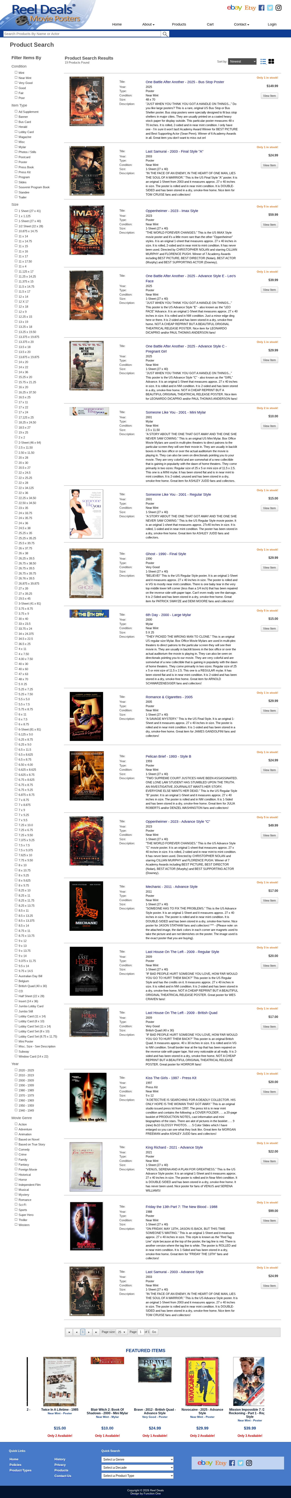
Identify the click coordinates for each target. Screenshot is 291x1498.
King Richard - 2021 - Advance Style (174, 1147)
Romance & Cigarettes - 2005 (169, 697)
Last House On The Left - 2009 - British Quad (181, 1013)
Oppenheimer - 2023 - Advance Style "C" (178, 822)
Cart (210, 24)
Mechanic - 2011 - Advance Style (172, 887)
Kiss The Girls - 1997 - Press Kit (171, 1078)
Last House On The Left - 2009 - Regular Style (182, 952)
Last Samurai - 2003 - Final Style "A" (174, 151)
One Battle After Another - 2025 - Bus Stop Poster (185, 82)
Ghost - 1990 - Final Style (166, 554)
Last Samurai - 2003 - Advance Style (175, 1272)
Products (179, 24)
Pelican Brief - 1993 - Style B (168, 756)
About (147, 24)
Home (117, 24)
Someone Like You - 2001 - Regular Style (178, 494)
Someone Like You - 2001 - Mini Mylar (176, 412)
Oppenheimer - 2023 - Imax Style (172, 211)
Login (272, 24)
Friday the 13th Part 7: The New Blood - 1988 (181, 1207)
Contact (240, 24)
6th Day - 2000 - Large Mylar (168, 615)
